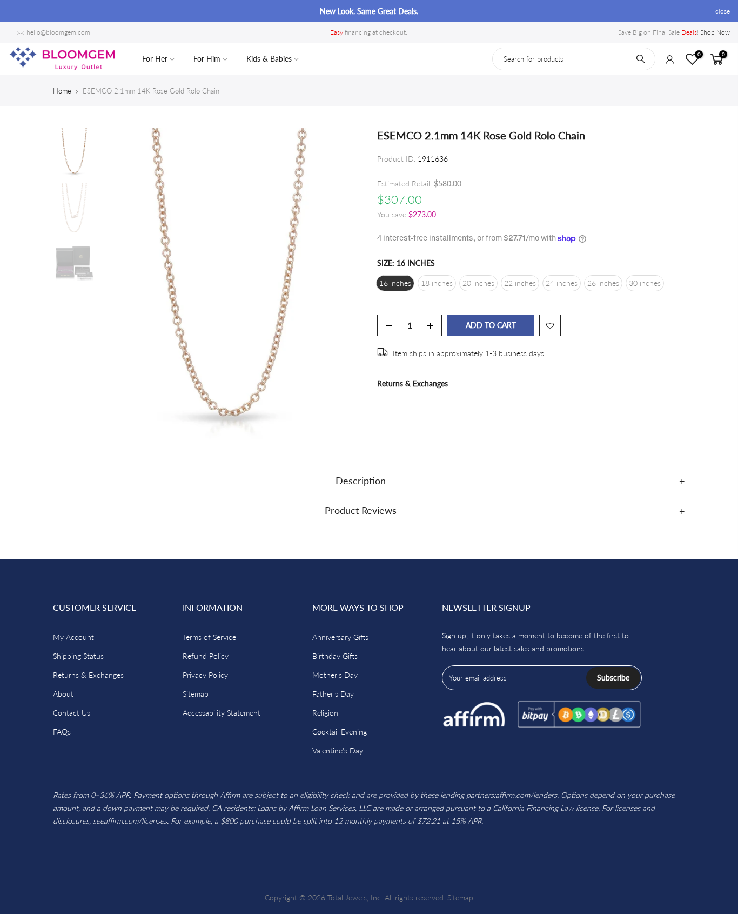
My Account (73, 637)
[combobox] (574, 59)
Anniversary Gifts (340, 637)
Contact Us (71, 712)
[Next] (342, 283)
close (21, 11)
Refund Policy (206, 656)
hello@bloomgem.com (58, 32)
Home (62, 90)
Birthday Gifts (335, 656)
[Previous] (120, 283)
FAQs (62, 731)
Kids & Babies (269, 58)
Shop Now (715, 32)
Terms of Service (209, 637)
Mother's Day (335, 674)
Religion (325, 712)
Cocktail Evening (339, 731)
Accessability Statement (221, 712)
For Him (206, 58)
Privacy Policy (205, 674)
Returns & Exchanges (412, 383)
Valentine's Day (337, 750)
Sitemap (196, 693)
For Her (154, 58)
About (63, 693)
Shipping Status (78, 656)
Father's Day (333, 693)
